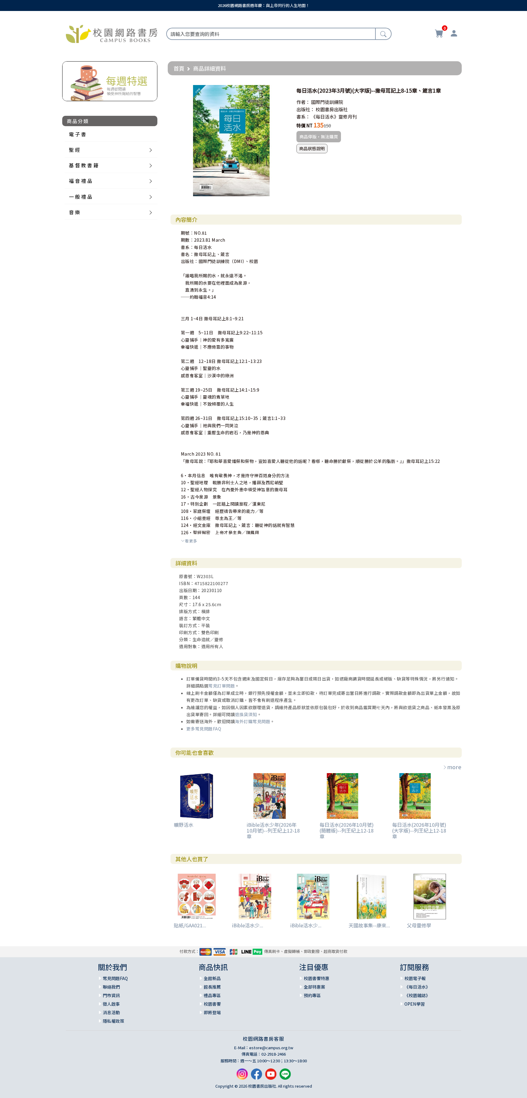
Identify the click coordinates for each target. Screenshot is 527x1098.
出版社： (305, 109)
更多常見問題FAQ (203, 729)
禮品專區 (212, 995)
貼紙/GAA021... (190, 925)
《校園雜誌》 (417, 995)
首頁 (179, 68)
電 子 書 (77, 134)
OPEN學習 (414, 1004)
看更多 (191, 541)
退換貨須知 (246, 714)
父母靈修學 (419, 925)
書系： (303, 116)
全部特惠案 (314, 987)
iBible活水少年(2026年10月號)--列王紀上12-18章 (273, 830)
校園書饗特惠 (316, 978)
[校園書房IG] (242, 1076)
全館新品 (212, 978)
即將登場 (212, 1012)
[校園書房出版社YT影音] (271, 1076)
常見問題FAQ (115, 978)
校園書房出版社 (332, 109)
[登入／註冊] (453, 34)
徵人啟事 (111, 1004)
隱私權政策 (113, 1021)
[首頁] (111, 33)
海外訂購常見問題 (252, 721)
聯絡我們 (111, 987)
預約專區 (312, 995)
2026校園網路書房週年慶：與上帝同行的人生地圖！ (264, 5)
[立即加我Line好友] (285, 1076)
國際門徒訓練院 (327, 102)
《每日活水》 (417, 987)
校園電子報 (415, 978)
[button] (281, 90)
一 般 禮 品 (80, 196)
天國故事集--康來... (369, 925)
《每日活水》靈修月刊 (334, 116)
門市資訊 (111, 995)
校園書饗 (212, 1004)
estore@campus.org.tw (271, 1047)
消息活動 (111, 1012)
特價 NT (304, 125)
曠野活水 (183, 824)
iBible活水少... (247, 925)
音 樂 (74, 212)
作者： (303, 102)
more (454, 767)
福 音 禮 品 (80, 180)
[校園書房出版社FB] (256, 1076)
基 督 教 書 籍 (83, 165)
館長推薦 (212, 987)
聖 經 (74, 149)
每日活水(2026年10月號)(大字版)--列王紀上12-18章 (419, 830)
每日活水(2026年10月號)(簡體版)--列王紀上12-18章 (347, 830)
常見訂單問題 (221, 686)
